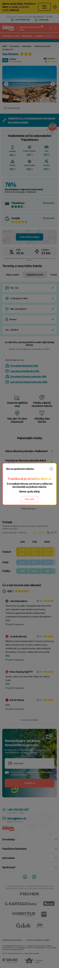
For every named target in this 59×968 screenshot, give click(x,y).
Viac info (29, 499)
